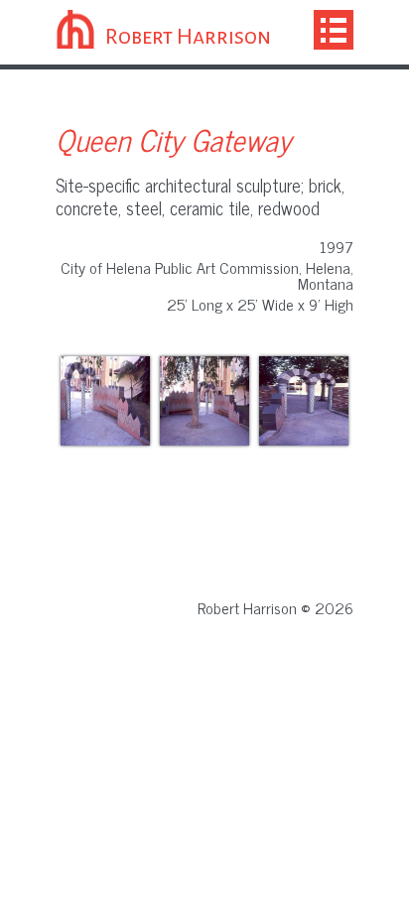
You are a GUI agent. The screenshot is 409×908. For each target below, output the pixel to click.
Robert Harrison (188, 37)
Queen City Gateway (173, 139)
